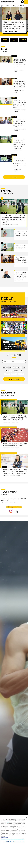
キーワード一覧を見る (14, 379)
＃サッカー (23, 129)
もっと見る (14, 177)
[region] (14, 829)
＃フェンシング (21, 5)
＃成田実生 (11, 31)
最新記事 (5, 39)
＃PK (17, 224)
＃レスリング (8, 370)
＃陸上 (8, 5)
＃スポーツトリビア (17, 148)
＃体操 (23, 367)
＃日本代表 (7, 373)
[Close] (26, 817)
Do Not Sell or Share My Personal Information (14, 841)
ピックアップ (23, 39)
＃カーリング (13, 475)
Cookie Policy (4, 837)
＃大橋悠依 (5, 31)
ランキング (14, 39)
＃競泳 (13, 5)
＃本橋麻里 (18, 475)
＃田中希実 (14, 373)
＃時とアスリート (17, 129)
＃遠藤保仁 (16, 111)
